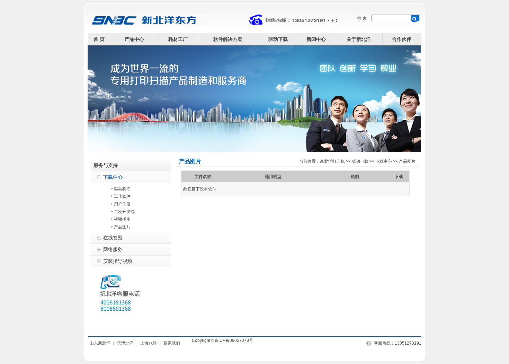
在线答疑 (113, 237)
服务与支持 (105, 165)
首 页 (99, 39)
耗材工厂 (178, 39)
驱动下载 (278, 39)
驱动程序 (122, 188)
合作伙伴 (401, 39)
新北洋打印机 (332, 161)
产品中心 (134, 39)
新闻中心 (316, 39)
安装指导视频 (117, 261)
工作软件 (122, 196)
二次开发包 (124, 211)
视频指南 (122, 219)
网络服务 (113, 249)
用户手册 (122, 204)
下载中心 (113, 177)
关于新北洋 (359, 39)
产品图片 (122, 226)
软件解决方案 (228, 39)
